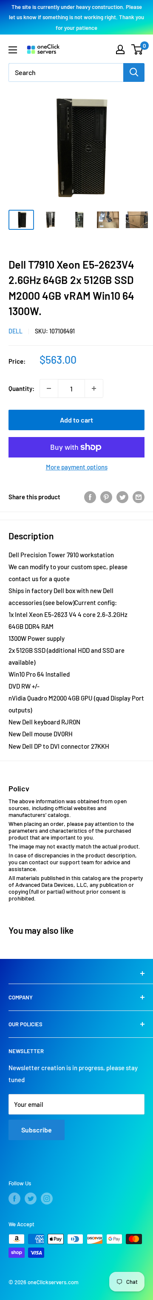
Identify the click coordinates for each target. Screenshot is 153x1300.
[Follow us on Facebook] (14, 1198)
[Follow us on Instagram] (47, 1198)
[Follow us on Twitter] (31, 1198)
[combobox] (65, 72)
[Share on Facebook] (90, 496)
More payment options (77, 467)
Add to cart (76, 420)
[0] (137, 49)
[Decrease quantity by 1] (49, 388)
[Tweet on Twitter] (122, 496)
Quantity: (21, 388)
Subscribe (36, 1130)
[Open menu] (12, 49)
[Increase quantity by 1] (94, 388)
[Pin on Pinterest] (106, 496)
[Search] (133, 72)
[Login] (120, 49)
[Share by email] (138, 496)
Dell (15, 331)
